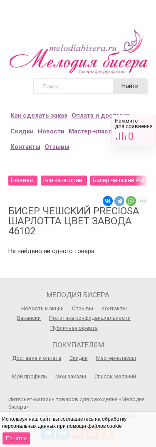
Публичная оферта (74, 328)
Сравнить (133, 130)
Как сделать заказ (38, 115)
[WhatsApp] (131, 201)
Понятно (16, 438)
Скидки (22, 131)
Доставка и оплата (36, 358)
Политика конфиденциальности (90, 318)
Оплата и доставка (101, 115)
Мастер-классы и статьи (107, 131)
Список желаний (115, 376)
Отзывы (57, 147)
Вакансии (29, 318)
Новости (51, 131)
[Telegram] (119, 201)
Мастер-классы (116, 358)
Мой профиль (29, 376)
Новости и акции (42, 308)
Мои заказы (70, 376)
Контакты (25, 147)
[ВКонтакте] (108, 201)
